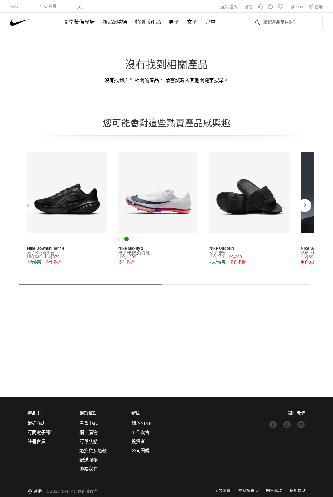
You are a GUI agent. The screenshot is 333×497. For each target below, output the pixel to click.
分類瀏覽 (223, 491)
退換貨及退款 (93, 450)
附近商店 (36, 423)
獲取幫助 (88, 413)
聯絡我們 (88, 468)
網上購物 (88, 432)
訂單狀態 (88, 441)
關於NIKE (141, 423)
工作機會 (140, 432)
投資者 (138, 441)
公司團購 (140, 450)
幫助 (249, 6)
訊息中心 (88, 423)
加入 (224, 6)
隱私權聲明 (248, 491)
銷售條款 (274, 491)
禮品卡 (34, 413)
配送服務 (88, 459)
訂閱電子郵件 (41, 432)
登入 (234, 6)
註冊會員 (36, 441)
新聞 (135, 413)
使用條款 (298, 491)
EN (300, 6)
